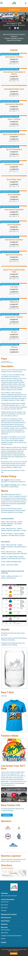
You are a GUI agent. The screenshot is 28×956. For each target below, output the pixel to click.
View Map (14, 873)
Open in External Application (7, 868)
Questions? (7, 815)
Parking (3, 938)
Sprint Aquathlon (14, 224)
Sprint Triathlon (14, 119)
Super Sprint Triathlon (14, 317)
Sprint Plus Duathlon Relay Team (14, 271)
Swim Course (5, 902)
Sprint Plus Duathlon (14, 255)
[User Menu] (26, 3)
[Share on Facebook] (10, 28)
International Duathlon (14, 240)
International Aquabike (14, 104)
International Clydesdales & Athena (14, 73)
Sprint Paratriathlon (14, 149)
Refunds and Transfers (9, 914)
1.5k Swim (14, 287)
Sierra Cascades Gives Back (9, 895)
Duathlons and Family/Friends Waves (11, 935)
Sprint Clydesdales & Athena (14, 134)
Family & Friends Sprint (14, 164)
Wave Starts (4, 932)
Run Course (4, 907)
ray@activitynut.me (15, 861)
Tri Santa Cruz (14, 10)
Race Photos (5, 921)
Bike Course (4, 904)
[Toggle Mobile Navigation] (1, 2)
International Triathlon (14, 57)
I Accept (13, 953)
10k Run (14, 347)
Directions (22, 25)
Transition (4, 910)
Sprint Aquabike (14, 194)
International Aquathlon (14, 209)
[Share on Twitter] (12, 28)
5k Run (14, 332)
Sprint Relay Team (14, 179)
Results (3, 942)
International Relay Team (14, 89)
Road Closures (6, 917)
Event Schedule (5, 930)
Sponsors (4, 924)
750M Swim (14, 302)
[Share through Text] (18, 28)
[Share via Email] (15, 28)
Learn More (15, 950)
